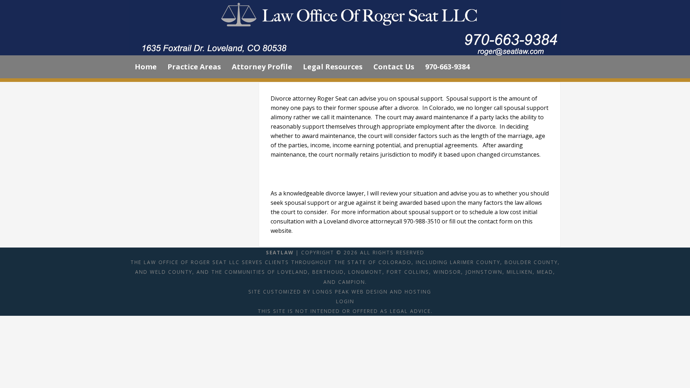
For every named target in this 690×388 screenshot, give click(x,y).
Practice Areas (194, 66)
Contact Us (393, 66)
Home (146, 66)
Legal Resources (333, 66)
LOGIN (345, 301)
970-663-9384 (447, 66)
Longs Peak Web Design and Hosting (372, 291)
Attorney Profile (262, 66)
